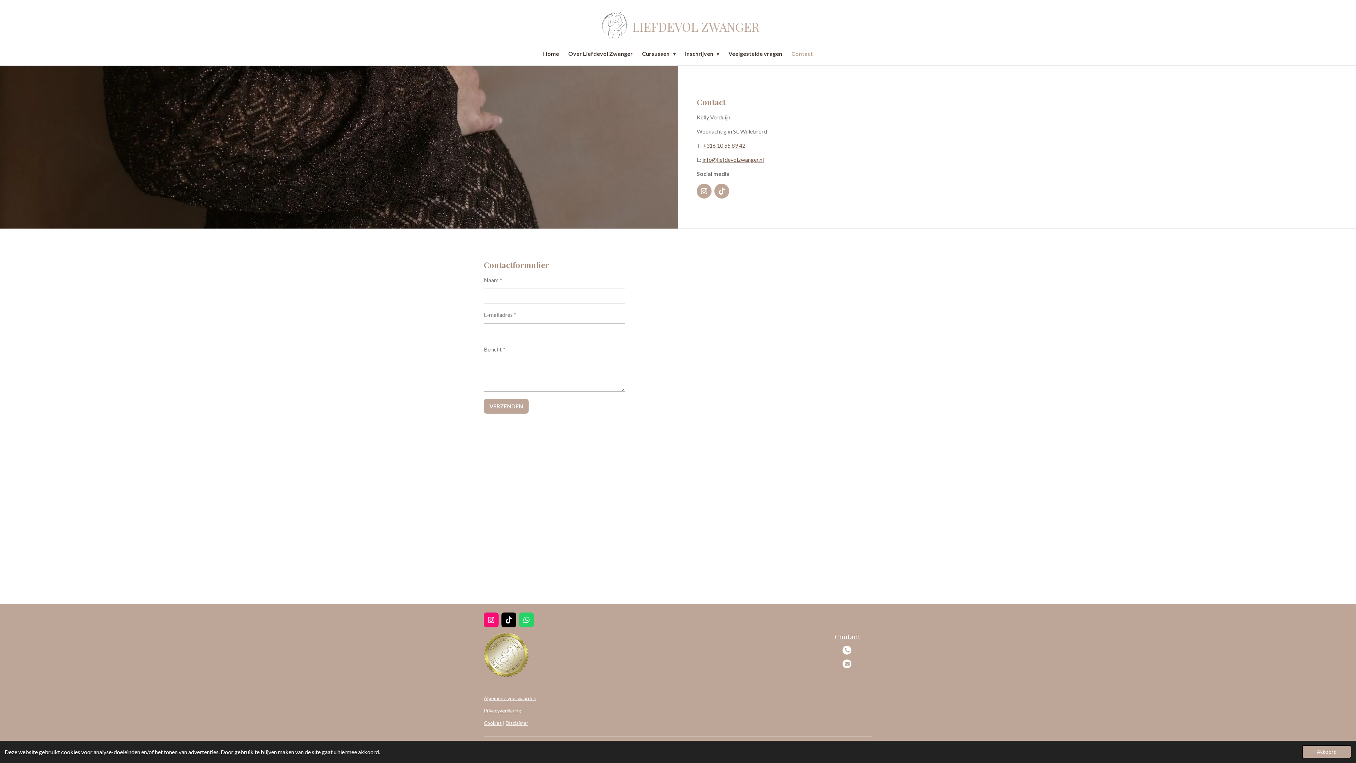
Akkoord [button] (1327, 752)
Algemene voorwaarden (510, 698)
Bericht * (494, 349)
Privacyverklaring (502, 711)
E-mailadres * (500, 314)
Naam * (493, 280)
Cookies (493, 723)
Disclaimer (517, 723)
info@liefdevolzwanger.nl (733, 159)
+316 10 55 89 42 (724, 145)
